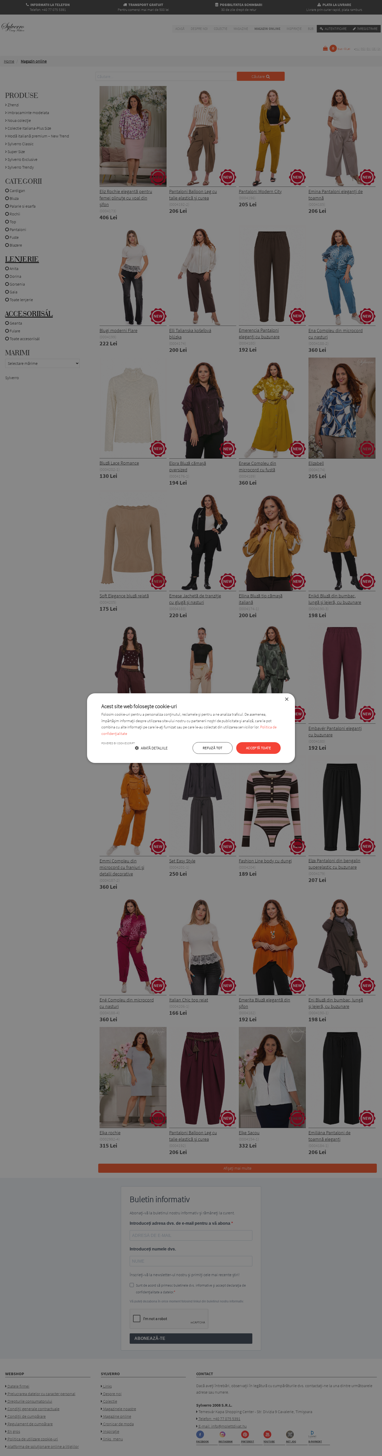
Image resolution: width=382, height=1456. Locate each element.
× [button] (286, 699)
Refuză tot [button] (212, 748)
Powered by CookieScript (118, 743)
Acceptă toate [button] (258, 748)
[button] (151, 748)
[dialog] (191, 728)
